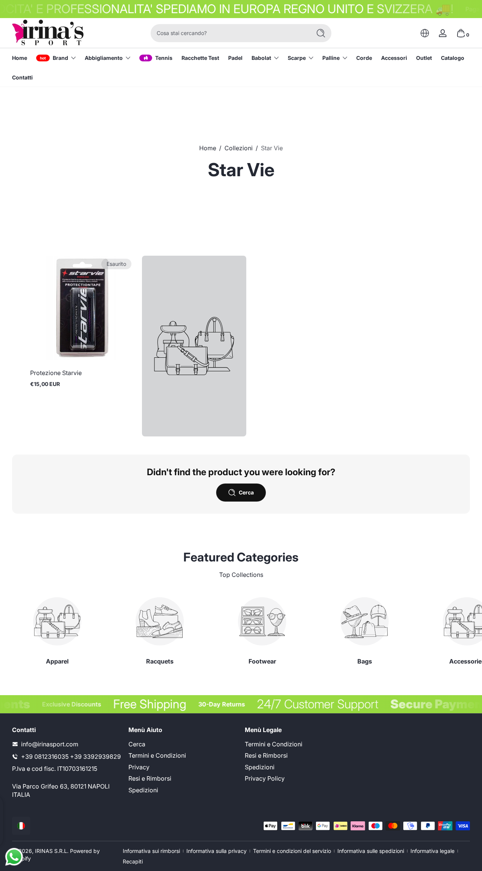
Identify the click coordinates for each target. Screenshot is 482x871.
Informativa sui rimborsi (151, 851)
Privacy (138, 767)
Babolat (261, 58)
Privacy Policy (265, 778)
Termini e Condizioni (157, 755)
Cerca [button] (246, 492)
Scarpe (297, 58)
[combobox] (229, 33)
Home (207, 148)
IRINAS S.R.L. (52, 851)
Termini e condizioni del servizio (292, 851)
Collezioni (238, 148)
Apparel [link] (57, 661)
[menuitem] (182, 744)
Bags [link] (364, 661)
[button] (425, 33)
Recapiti (133, 861)
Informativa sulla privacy (216, 851)
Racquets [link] (160, 661)
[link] (194, 346)
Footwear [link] (262, 661)
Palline (331, 58)
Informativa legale (432, 851)
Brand (60, 58)
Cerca (136, 744)
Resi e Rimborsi (149, 778)
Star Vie (272, 148)
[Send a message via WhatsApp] (14, 857)
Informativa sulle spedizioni (370, 851)
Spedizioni (143, 790)
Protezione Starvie (56, 373)
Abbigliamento (104, 58)
